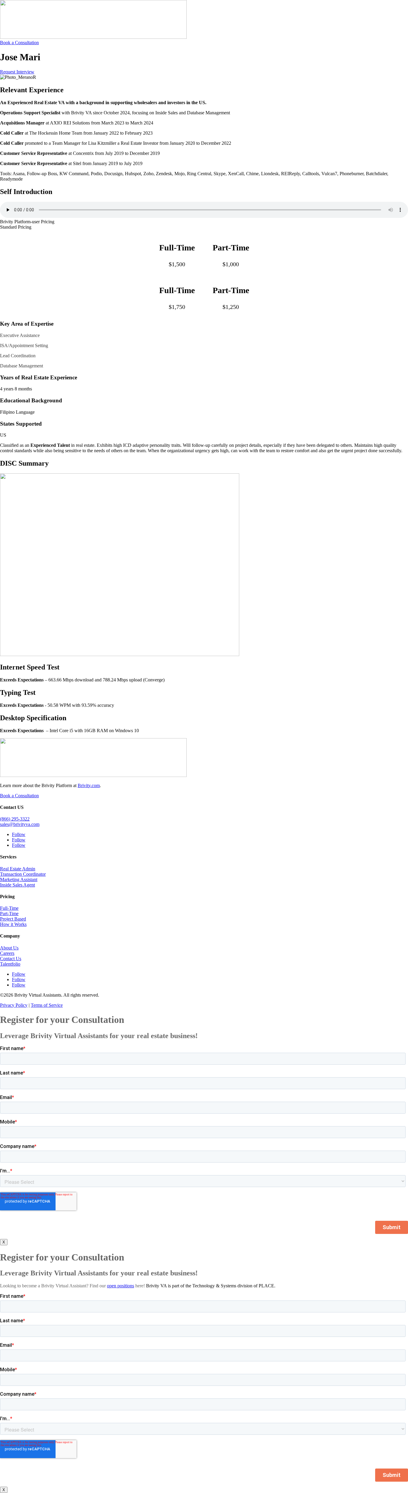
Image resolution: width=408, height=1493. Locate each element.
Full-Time (9, 908)
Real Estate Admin (17, 868)
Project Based (13, 918)
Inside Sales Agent (17, 884)
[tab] (204, 221)
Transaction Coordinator (23, 874)
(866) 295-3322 (15, 818)
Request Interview (17, 71)
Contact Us (10, 958)
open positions (120, 1285)
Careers (7, 953)
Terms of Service (47, 1005)
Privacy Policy (13, 1005)
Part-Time (9, 913)
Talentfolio (10, 963)
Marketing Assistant (18, 879)
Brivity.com (89, 785)
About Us (9, 947)
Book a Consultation (19, 42)
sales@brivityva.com (19, 824)
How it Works (13, 924)
